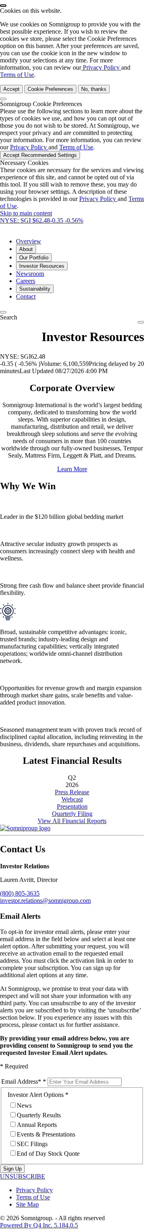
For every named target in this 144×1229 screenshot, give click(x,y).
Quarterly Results (39, 1115)
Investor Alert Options (36, 1094)
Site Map (27, 1204)
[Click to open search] (3, 312)
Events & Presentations (46, 1134)
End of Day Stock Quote (48, 1153)
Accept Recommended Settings (40, 155)
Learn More (72, 469)
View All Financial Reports (72, 820)
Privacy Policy (101, 67)
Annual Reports (37, 1124)
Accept (11, 89)
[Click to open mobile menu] (141, 322)
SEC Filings (32, 1144)
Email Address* (21, 1081)
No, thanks (93, 89)
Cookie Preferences (50, 89)
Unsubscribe (22, 1176)
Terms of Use (17, 74)
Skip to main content (26, 213)
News (24, 1105)
